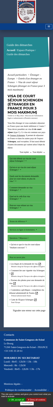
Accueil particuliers (17, 74)
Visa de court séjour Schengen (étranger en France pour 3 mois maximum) (26, 86)
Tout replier (26, 152)
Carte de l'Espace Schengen (24, 300)
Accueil (11, 50)
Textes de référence (17, 221)
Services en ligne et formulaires (22, 230)
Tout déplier (39, 152)
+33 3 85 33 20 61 (13, 351)
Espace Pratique (25, 50)
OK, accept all (17, 400)
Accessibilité (40, 390)
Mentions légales (12, 384)
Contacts (9, 334)
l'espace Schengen (17, 135)
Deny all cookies (37, 400)
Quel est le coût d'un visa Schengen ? (20, 197)
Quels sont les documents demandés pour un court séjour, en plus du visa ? (24, 178)
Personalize (26, 403)
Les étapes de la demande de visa (26, 264)
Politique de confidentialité (18, 390)
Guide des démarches (18, 54)
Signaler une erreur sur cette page (29, 310)
